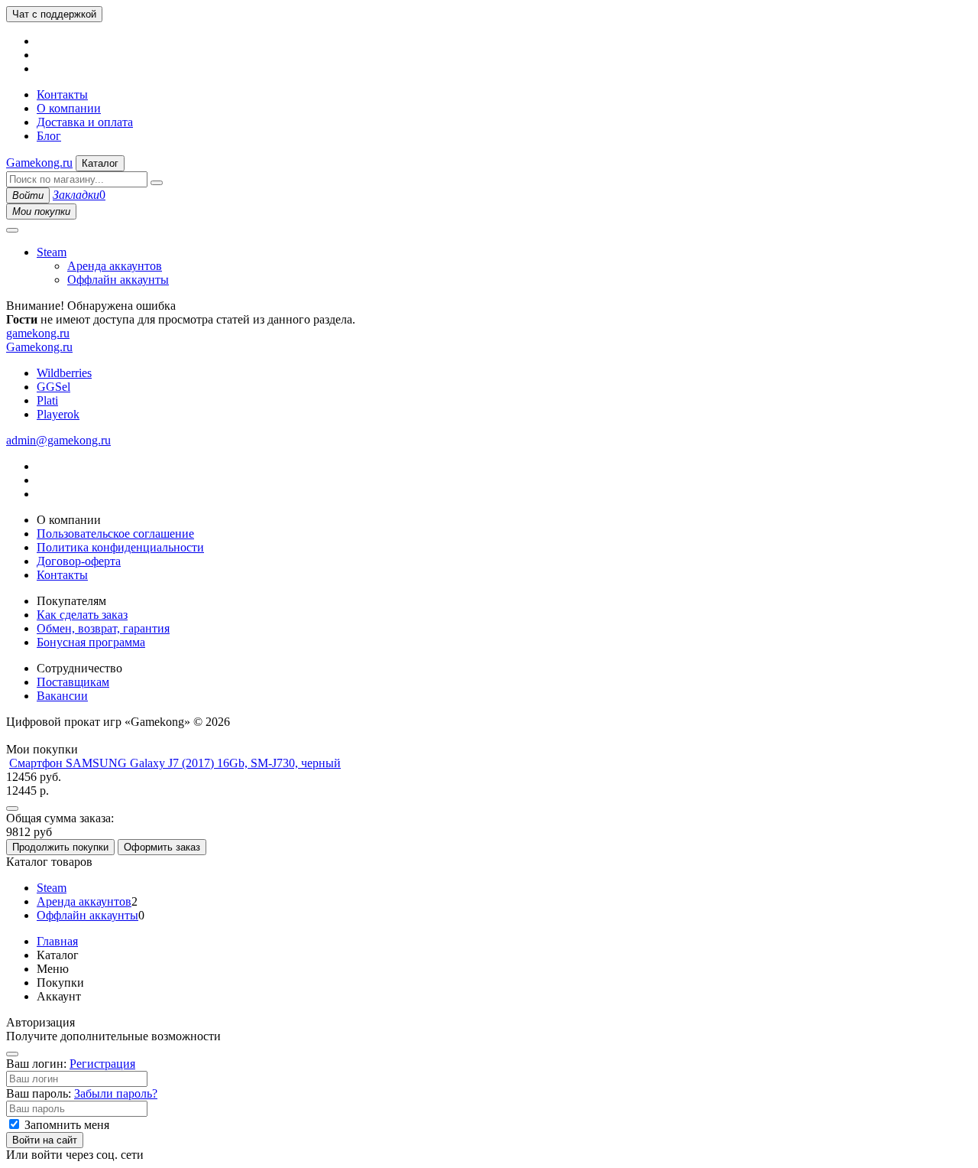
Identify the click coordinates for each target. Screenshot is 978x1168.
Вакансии (62, 695)
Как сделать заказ (82, 614)
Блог (49, 135)
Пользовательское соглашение (115, 533)
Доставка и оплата (85, 122)
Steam (51, 252)
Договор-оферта (79, 561)
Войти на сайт (44, 1140)
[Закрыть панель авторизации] (12, 1054)
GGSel (53, 386)
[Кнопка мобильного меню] (12, 230)
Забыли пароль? (115, 1093)
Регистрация (102, 1063)
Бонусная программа (91, 642)
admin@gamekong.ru (58, 440)
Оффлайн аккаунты (118, 279)
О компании (69, 108)
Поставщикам (73, 681)
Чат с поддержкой (54, 14)
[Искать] (157, 183)
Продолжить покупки (60, 847)
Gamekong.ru (39, 162)
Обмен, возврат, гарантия (103, 628)
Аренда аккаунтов (114, 265)
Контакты (62, 94)
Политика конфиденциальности (120, 547)
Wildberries (64, 372)
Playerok (58, 414)
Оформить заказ (162, 847)
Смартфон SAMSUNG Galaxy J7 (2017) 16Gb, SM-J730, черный (175, 762)
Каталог (100, 163)
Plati (47, 400)
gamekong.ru (38, 333)
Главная (57, 941)
